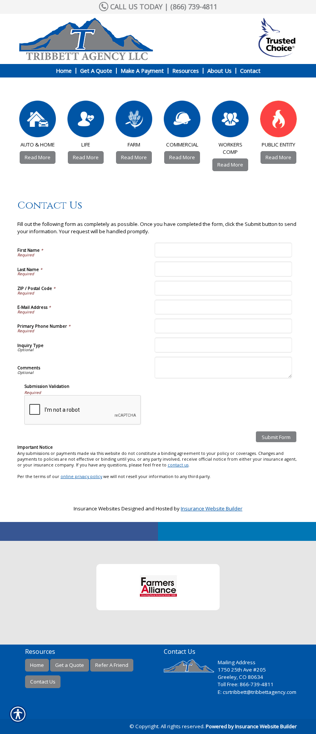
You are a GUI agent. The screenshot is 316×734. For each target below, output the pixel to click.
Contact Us (42, 681)
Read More (37, 157)
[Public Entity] (278, 121)
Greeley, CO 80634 (240, 676)
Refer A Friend (111, 665)
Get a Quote (69, 665)
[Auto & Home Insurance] (37, 121)
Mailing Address (236, 662)
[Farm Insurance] (134, 121)
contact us (178, 465)
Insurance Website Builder (211, 508)
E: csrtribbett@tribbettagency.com (257, 692)
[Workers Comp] (230, 121)
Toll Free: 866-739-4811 (246, 684)
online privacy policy (81, 476)
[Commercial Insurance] (182, 121)
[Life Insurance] (85, 121)
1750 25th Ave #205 (242, 669)
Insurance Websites (97, 508)
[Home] (97, 39)
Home (37, 665)
